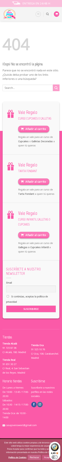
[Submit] (56, 87)
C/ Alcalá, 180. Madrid (14, 352)
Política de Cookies (17, 457)
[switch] (55, 457)
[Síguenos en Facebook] (34, 404)
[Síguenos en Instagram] (40, 404)
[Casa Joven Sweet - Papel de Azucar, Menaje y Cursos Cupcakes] (13, 14)
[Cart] (56, 14)
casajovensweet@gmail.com (21, 425)
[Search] (47, 14)
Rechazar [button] (34, 457)
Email (9, 282)
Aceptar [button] (48, 457)
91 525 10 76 (38, 349)
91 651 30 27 (9, 364)
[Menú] (38, 14)
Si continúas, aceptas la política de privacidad (27, 299)
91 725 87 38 (9, 347)
